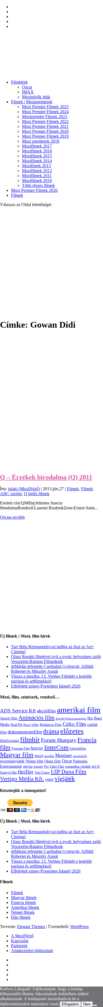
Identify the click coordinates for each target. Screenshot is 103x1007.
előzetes (71, 731)
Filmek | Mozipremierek (31, 101)
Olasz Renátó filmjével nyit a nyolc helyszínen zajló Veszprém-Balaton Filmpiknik (56, 659)
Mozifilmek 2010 (37, 180)
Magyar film (17, 754)
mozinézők (80, 756)
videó (49, 779)
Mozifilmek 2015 (37, 156)
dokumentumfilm (25, 732)
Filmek (17, 195)
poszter (38, 766)
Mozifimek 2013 (36, 165)
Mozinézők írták (36, 97)
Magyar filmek (24, 897)
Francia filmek (23, 902)
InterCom (56, 747)
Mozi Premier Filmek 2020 (45, 131)
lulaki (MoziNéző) (24, 488)
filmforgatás (9, 740)
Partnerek (19, 945)
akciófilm (46, 711)
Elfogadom (70, 1004)
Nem (87, 1004)
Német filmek (23, 912)
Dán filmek (20, 917)
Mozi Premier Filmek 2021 (45, 126)
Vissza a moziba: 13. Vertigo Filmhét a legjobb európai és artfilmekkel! (51, 678)
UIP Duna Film (68, 772)
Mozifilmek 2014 (37, 160)
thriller (26, 772)
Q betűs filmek (36, 493)
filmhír (30, 739)
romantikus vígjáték (78, 766)
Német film (34, 761)
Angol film (8, 718)
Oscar (27, 87)
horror (37, 748)
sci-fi (96, 766)
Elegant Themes (31, 926)
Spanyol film (8, 772)
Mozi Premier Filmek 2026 (34, 190)
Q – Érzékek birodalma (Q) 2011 (46, 477)
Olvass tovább (12, 517)
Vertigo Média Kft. (22, 779)
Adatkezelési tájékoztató (32, 950)
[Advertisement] (51, 263)
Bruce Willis (31, 724)
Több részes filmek (38, 185)
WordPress (79, 926)
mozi (39, 755)
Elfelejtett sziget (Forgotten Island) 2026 (45, 686)
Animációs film (36, 717)
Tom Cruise (42, 772)
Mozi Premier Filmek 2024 (45, 111)
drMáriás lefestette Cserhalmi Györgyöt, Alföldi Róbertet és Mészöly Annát (52, 669)
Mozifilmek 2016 (37, 151)
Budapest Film (51, 725)
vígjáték (65, 778)
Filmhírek (19, 82)
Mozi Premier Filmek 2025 (45, 106)
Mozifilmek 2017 (37, 146)
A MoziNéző (22, 935)
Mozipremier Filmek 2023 (44, 116)
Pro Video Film (54, 766)
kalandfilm (78, 748)
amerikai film (79, 709)
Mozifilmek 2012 (37, 170)
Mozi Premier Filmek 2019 (45, 136)
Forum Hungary (58, 740)
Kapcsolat (19, 940)
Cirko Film (74, 724)
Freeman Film (21, 748)
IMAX (28, 92)
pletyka (27, 766)
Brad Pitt (16, 725)
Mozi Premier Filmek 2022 (45, 121)
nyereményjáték (12, 761)
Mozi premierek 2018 (40, 141)
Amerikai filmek (25, 907)
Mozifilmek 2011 (37, 175)
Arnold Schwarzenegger (70, 718)
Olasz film (52, 761)
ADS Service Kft (18, 711)
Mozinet (63, 755)
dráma (51, 731)
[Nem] (95, 1005)
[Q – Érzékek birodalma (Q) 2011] (47, 465)
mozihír (49, 756)
